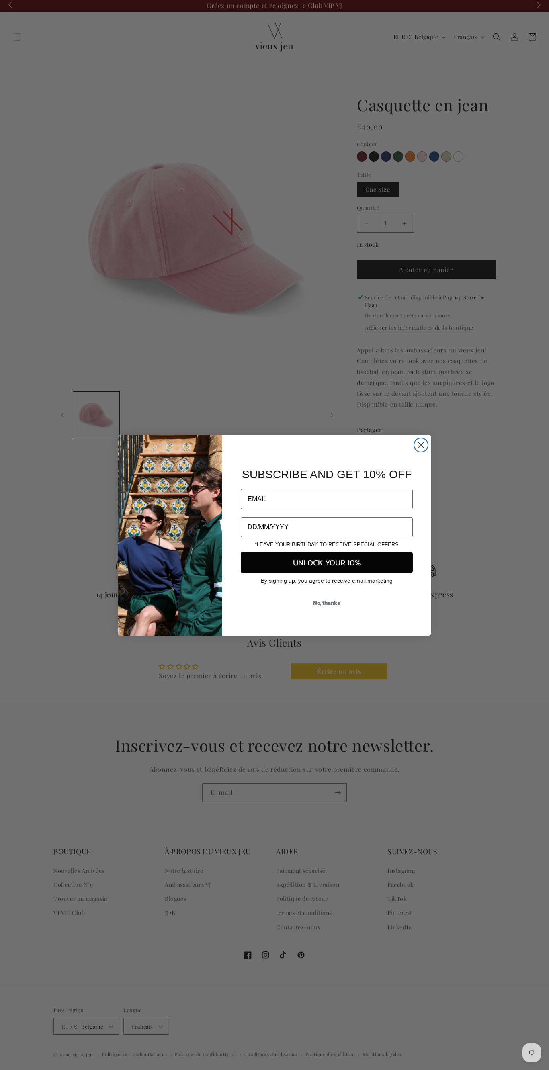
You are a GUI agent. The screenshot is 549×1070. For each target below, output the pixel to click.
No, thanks (326, 603)
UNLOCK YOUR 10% (327, 562)
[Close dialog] (421, 445)
